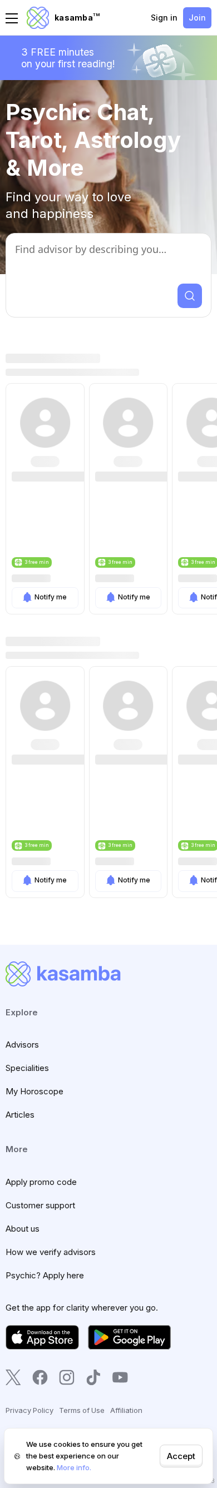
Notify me (50, 597)
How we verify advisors (51, 1252)
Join (197, 17)
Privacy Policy (29, 1410)
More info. (74, 1467)
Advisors (22, 1044)
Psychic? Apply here (45, 1275)
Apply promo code (41, 1182)
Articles (20, 1114)
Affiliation (126, 1410)
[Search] (189, 296)
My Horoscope (34, 1091)
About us (23, 1228)
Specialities (27, 1068)
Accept (181, 1456)
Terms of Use (82, 1410)
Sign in (164, 17)
